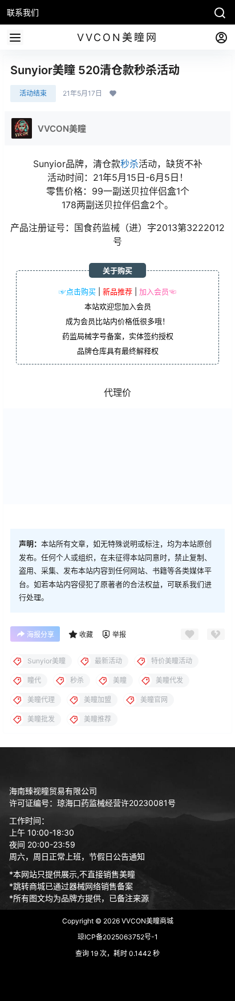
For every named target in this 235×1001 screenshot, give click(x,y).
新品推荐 (117, 291)
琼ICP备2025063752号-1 (118, 937)
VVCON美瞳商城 (146, 921)
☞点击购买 (77, 291)
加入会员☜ (157, 291)
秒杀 (129, 163)
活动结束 (33, 93)
